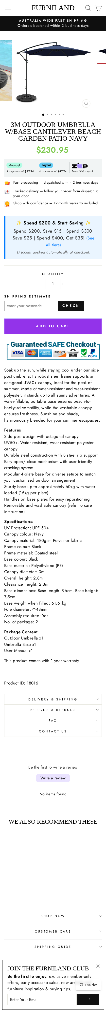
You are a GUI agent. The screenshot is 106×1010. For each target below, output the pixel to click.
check (70, 305)
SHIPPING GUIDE (53, 946)
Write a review (53, 778)
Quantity (53, 274)
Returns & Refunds (53, 710)
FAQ (53, 720)
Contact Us (53, 731)
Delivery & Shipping (53, 699)
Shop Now (53, 916)
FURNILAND (53, 8)
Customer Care (53, 931)
